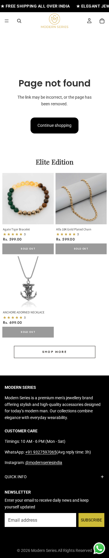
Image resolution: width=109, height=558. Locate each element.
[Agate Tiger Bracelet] (28, 198)
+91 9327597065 (40, 451)
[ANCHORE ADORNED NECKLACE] (28, 282)
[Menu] (6, 21)
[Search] (19, 21)
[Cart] (102, 21)
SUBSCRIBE (91, 519)
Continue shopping (54, 125)
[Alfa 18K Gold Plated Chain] (81, 198)
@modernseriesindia (43, 462)
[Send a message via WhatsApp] (99, 548)
